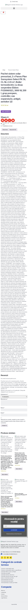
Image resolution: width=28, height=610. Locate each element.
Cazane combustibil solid (7, 568)
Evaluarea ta (4, 394)
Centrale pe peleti (5, 573)
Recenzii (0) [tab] (13, 129)
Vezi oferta (6, 111)
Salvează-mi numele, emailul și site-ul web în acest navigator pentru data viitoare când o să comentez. (13, 421)
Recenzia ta (4, 399)
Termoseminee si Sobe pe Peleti (9, 582)
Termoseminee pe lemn (7, 579)
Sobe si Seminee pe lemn (7, 578)
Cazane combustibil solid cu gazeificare (11, 570)
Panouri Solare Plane (13, 70)
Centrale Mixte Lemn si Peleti (8, 571)
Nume (3, 407)
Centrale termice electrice (7, 574)
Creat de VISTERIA (14, 604)
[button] (14, 8)
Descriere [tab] (5, 129)
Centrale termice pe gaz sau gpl (9, 576)
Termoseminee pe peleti (7, 581)
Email (2, 412)
